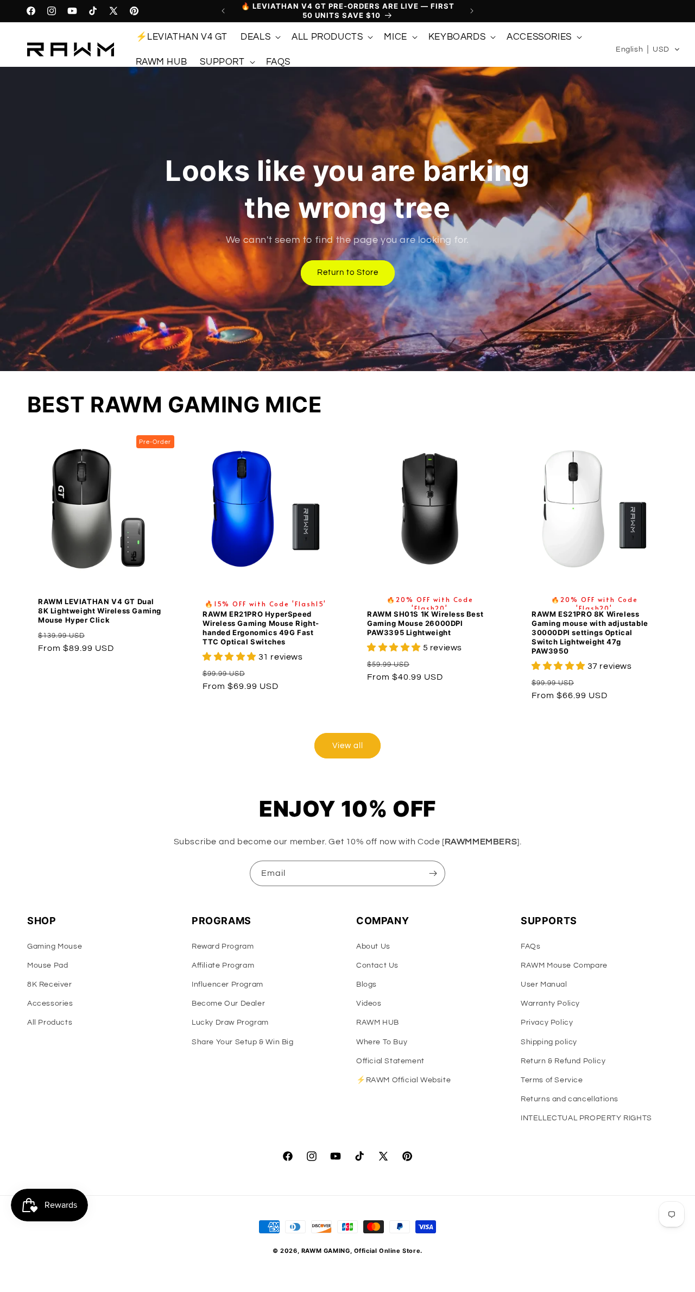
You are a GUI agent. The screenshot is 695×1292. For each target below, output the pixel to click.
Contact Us (377, 965)
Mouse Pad (47, 965)
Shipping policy (549, 1042)
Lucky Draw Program (230, 1022)
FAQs (530, 946)
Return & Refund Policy (563, 1061)
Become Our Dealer (228, 1003)
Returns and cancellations (569, 1099)
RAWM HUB (377, 1022)
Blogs (366, 984)
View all (347, 746)
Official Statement (390, 1061)
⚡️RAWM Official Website (403, 1080)
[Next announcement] (472, 11)
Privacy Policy (547, 1022)
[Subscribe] (433, 873)
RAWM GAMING (325, 1251)
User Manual (544, 984)
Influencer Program (227, 984)
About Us (373, 946)
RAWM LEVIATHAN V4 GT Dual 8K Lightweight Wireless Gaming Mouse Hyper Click (99, 610)
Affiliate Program (223, 965)
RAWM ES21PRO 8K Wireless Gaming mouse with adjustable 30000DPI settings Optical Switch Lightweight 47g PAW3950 (590, 633)
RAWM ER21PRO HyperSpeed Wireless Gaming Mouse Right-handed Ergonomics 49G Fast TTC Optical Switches (261, 628)
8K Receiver (49, 984)
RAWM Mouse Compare (564, 965)
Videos (369, 1003)
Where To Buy (381, 1042)
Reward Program (223, 946)
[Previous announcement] (223, 11)
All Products (49, 1022)
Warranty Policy (550, 1003)
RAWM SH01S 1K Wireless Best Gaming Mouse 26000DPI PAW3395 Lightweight (425, 623)
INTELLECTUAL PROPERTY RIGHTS (586, 1118)
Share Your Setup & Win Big (243, 1042)
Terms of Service (552, 1080)
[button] (259, 36)
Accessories (50, 1003)
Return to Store (347, 272)
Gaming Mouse (54, 946)
